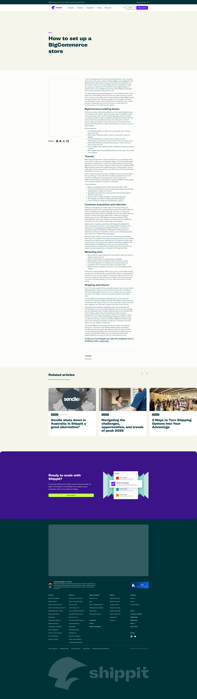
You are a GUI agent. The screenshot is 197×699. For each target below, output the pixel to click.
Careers (133, 601)
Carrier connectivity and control (56, 607)
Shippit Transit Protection (55, 604)
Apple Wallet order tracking (55, 611)
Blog (90, 601)
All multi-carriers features (55, 633)
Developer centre (114, 604)
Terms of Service (52, 648)
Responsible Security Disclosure (100, 648)
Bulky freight (72, 626)
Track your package (136, 614)
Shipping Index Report (95, 614)
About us (133, 598)
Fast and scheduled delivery (76, 620)
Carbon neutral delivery (75, 639)
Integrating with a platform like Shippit (98, 307)
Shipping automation (53, 614)
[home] (57, 7)
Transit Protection (75, 648)
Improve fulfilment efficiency (76, 611)
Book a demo (71, 495)
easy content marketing (113, 259)
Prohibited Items (64, 648)
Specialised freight (74, 629)
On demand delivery (74, 623)
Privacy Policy (86, 648)
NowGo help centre (115, 601)
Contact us (113, 620)
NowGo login (134, 620)
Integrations (90, 8)
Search (132, 611)
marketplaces (99, 228)
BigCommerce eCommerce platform (100, 93)
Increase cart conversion (75, 598)
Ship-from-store (73, 617)
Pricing (99, 8)
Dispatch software (53, 639)
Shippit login (134, 617)
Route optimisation (53, 636)
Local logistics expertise (75, 642)
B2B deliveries (72, 633)
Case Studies (92, 611)
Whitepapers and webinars (96, 607)
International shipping (74, 636)
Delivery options (52, 601)
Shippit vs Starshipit (95, 626)
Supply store (113, 617)
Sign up (133, 623)
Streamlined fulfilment (54, 620)
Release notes (93, 598)
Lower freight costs (74, 607)
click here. (104, 341)
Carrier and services (115, 614)
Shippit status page (115, 607)
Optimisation (51, 617)
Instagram (110, 234)
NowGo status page (115, 611)
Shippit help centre (115, 598)
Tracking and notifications (55, 626)
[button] (71, 8)
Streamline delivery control (76, 614)
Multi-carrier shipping (53, 598)
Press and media (135, 604)
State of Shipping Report (96, 604)
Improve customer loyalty (75, 601)
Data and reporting (53, 623)
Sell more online (73, 604)
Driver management (53, 629)
